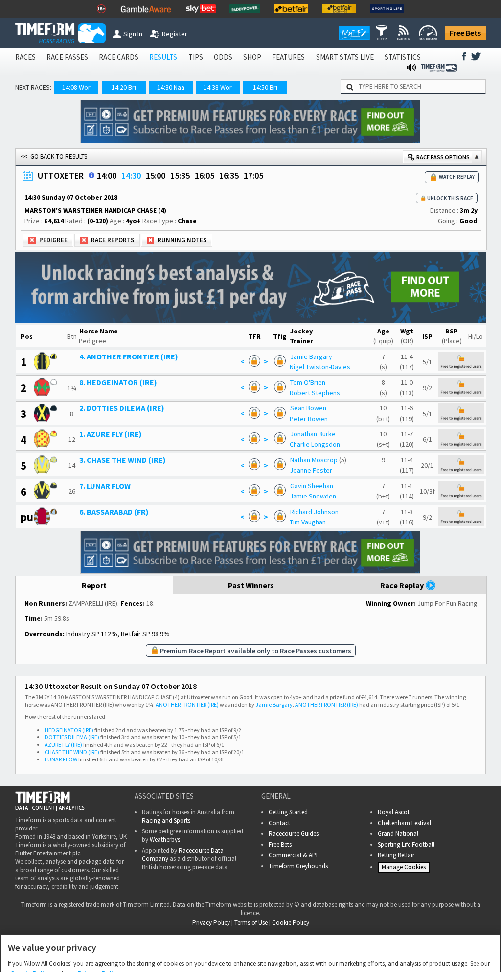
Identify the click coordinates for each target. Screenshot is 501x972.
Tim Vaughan (308, 522)
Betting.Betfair (396, 855)
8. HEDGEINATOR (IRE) (118, 382)
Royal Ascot (394, 812)
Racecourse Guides (294, 834)
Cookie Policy (30, 925)
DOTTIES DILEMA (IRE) (72, 737)
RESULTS (163, 57)
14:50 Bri (265, 87)
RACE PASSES (67, 57)
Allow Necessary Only (247, 954)
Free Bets (465, 33)
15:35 (180, 175)
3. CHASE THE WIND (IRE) (122, 460)
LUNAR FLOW (61, 759)
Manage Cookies (404, 869)
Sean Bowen (308, 407)
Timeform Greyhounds (298, 866)
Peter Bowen (309, 418)
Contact (279, 823)
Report (94, 585)
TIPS (195, 57)
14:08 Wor (76, 87)
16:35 (229, 175)
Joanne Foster (311, 470)
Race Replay (402, 585)
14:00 (106, 175)
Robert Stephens (315, 392)
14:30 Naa (170, 87)
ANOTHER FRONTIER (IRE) (187, 704)
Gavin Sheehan (311, 485)
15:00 (155, 175)
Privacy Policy (99, 925)
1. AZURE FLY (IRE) (110, 434)
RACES (25, 57)
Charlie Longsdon (315, 444)
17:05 (253, 175)
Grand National (398, 834)
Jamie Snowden (313, 496)
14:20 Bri (124, 87)
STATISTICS (403, 57)
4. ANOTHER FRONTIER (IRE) (128, 356)
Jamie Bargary (311, 356)
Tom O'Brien (307, 382)
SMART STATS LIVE (345, 57)
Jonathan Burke (313, 433)
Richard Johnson (314, 511)
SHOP (252, 57)
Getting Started (288, 812)
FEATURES (288, 57)
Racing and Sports (166, 820)
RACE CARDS (118, 57)
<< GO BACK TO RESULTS (54, 156)
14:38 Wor (218, 87)
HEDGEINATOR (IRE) (69, 730)
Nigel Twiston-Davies (320, 366)
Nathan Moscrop (314, 459)
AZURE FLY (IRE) (63, 744)
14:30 (131, 175)
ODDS (223, 57)
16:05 (204, 175)
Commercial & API (293, 855)
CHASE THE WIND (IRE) (72, 752)
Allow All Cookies (321, 954)
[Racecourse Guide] (91, 175)
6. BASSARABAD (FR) (114, 512)
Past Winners (251, 585)
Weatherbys (165, 839)
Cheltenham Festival (404, 823)
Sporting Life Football (406, 844)
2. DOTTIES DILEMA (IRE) (121, 408)
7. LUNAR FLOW (105, 486)
